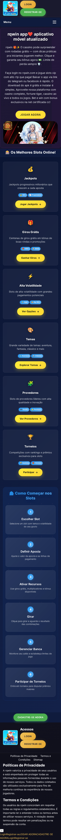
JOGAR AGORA (30, 114)
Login (28, 4)
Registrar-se (33, 12)
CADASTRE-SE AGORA (31, 717)
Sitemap (38, 759)
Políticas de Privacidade (23, 755)
